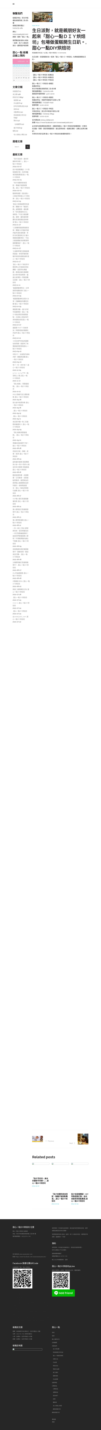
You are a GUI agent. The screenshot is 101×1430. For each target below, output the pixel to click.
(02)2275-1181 (18, 28)
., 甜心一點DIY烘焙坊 (20, 411)
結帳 (54, 1399)
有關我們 (16, 91)
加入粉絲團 (56, 1349)
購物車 (55, 1402)
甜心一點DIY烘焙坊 (51, 53)
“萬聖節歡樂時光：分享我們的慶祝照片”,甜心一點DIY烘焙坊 (21, 290)
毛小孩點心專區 (19, 135)
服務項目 (55, 1376)
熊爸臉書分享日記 (37, 53)
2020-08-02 (35, 25)
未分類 (15, 94)
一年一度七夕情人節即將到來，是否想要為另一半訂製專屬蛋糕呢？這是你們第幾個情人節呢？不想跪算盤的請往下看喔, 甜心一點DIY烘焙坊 (21, 536)
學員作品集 (56, 1369)
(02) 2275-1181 (63, 1256)
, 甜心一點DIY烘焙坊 (20, 416)
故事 (15, 109)
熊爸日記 (16, 97)
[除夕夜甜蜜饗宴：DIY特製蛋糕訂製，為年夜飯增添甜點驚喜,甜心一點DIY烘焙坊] (79, 1177)
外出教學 (17, 103)
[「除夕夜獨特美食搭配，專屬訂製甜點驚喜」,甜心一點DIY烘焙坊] (60, 1177)
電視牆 (54, 1419)
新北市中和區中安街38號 (50, 111)
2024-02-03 (55, 1204)
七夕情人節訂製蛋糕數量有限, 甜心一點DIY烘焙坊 (21, 501)
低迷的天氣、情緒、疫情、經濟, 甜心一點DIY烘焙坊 (21, 453)
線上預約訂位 (56, 1339)
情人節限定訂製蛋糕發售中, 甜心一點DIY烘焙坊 (21, 512)
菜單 (53, 1336)
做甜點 (16, 100)
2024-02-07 (35, 1186)
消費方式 (55, 1359)
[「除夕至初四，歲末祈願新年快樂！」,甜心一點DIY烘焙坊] (40, 1169)
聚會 (15, 121)
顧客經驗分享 (57, 1409)
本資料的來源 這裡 (39, 134)
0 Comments (62, 53)
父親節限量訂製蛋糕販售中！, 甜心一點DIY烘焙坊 (21, 565)
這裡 (66, 1259)
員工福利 (55, 1372)
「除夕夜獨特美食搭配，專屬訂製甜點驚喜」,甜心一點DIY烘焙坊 (21, 185)
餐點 (14, 131)
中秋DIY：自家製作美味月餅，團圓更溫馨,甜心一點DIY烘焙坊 (21, 356)
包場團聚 (18, 124)
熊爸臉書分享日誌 (58, 1352)
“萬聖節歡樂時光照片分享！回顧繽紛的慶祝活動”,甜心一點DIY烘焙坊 (21, 301)
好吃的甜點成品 (19, 106)
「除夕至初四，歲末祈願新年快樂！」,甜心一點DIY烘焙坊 (40, 1180)
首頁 (53, 1332)
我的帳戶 (55, 1395)
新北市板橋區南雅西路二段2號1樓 (44, 89)
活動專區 (17, 112)
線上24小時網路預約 (58, 1259)
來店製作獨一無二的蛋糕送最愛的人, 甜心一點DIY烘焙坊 (21, 424)
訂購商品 (54, 1386)
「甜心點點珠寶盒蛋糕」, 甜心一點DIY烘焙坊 (21, 435)
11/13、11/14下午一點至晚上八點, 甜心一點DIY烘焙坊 (21, 375)
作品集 (55, 1362)
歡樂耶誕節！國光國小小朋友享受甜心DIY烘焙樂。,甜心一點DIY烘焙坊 (21, 196)
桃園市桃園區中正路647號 (51, 100)
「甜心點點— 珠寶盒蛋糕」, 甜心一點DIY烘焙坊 (21, 386)
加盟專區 (54, 1382)
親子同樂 (17, 128)
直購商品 (55, 1392)
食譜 (53, 1422)
